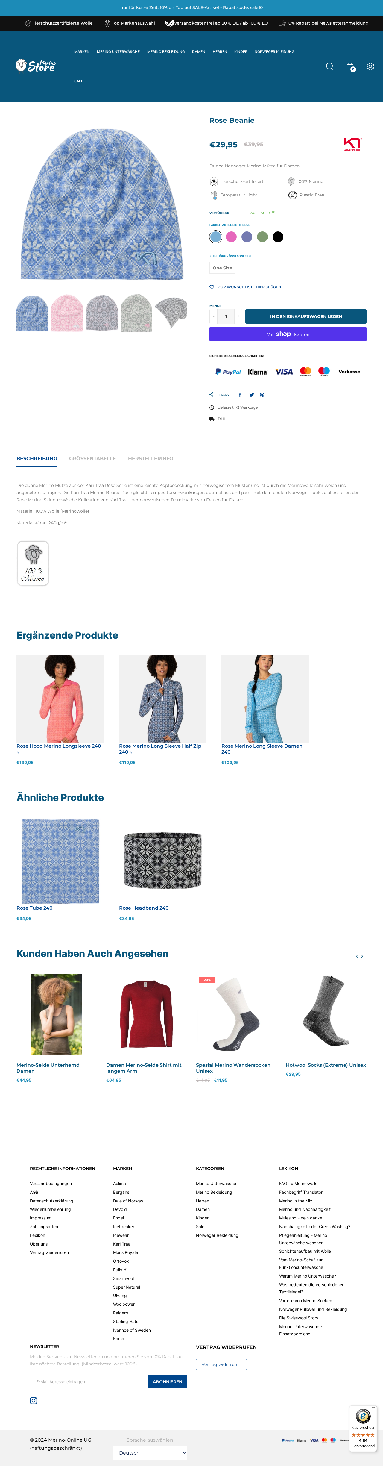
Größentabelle (92, 458)
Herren (202, 1200)
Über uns (39, 1243)
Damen (203, 1209)
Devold (120, 1209)
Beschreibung (36, 458)
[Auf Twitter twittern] (251, 395)
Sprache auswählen (150, 1440)
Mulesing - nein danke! (301, 1217)
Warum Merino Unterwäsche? (307, 1275)
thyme (262, 237)
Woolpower (124, 1304)
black (278, 237)
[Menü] (373, 1409)
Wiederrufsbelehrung (50, 1209)
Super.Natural (126, 1286)
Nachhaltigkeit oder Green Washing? (314, 1226)
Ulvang (120, 1295)
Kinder (202, 1217)
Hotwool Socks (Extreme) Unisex (326, 1065)
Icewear (121, 1234)
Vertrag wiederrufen (49, 1252)
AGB (34, 1191)
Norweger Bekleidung (217, 1234)
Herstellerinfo (151, 458)
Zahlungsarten (44, 1226)
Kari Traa (121, 1243)
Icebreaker (123, 1226)
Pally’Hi (120, 1269)
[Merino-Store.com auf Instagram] (33, 1400)
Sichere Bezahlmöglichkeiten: (236, 356)
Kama (118, 1338)
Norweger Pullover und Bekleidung (313, 1309)
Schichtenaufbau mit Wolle (305, 1251)
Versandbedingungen (51, 1183)
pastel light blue (215, 237)
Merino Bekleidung (214, 1191)
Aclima (119, 1183)
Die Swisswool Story (298, 1317)
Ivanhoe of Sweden (132, 1329)
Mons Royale (125, 1252)
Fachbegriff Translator (301, 1191)
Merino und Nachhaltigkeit (305, 1209)
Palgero (120, 1312)
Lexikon (37, 1234)
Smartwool (123, 1278)
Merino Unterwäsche (216, 1183)
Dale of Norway (128, 1200)
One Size (222, 268)
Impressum (40, 1217)
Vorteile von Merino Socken (305, 1300)
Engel (118, 1217)
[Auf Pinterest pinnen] (262, 395)
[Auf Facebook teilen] (241, 395)
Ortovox (121, 1261)
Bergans (121, 1191)
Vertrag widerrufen (221, 1364)
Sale (200, 1226)
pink (231, 237)
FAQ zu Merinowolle (298, 1183)
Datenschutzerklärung (51, 1200)
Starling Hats (125, 1321)
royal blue (247, 237)
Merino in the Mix (295, 1200)
